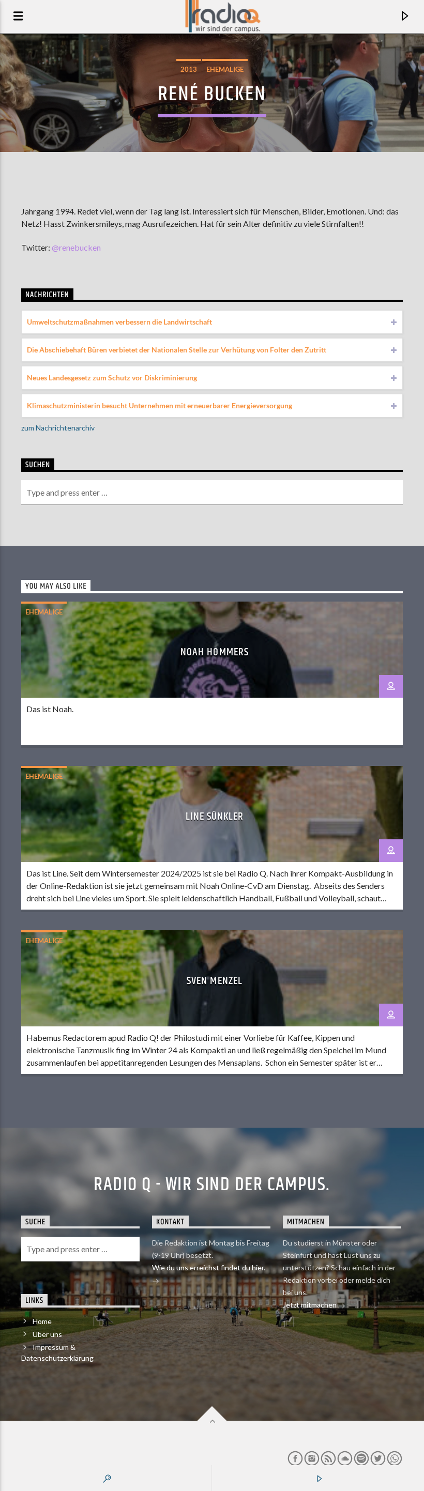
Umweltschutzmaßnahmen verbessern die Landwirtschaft (119, 321)
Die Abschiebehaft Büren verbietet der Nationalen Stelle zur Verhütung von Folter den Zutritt (176, 349)
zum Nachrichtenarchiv (58, 427)
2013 (188, 69)
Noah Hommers (214, 652)
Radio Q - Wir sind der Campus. (212, 1185)
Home (42, 1321)
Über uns (47, 1334)
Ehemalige (225, 69)
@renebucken (76, 247)
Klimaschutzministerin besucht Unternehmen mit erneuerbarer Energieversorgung (159, 405)
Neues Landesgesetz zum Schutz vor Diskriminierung (112, 377)
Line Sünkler (215, 816)
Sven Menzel (214, 981)
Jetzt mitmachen (310, 1304)
